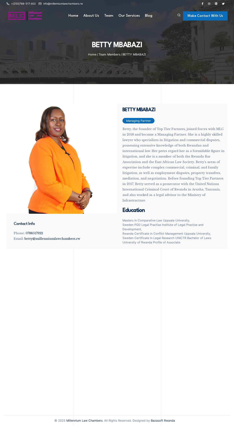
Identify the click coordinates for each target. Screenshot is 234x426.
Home (73, 16)
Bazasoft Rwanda (163, 420)
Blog (148, 16)
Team (108, 16)
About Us (91, 16)
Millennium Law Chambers (84, 420)
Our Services (129, 16)
